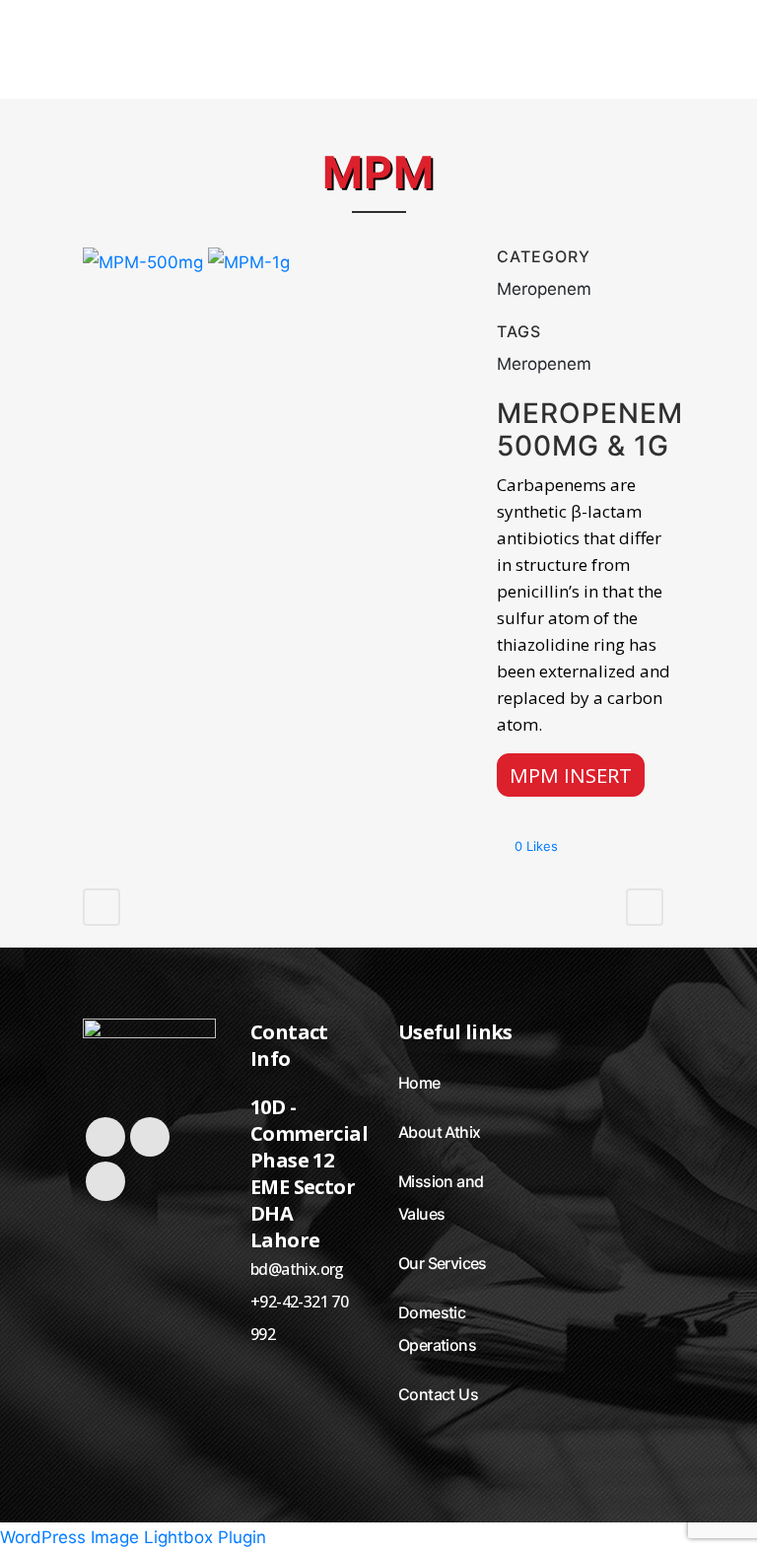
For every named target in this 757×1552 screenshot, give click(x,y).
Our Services (442, 1263)
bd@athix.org (297, 1269)
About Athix (439, 1132)
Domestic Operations (437, 1329)
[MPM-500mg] (145, 270)
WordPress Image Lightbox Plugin (133, 1537)
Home (419, 1083)
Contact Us (438, 1394)
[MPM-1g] (249, 270)
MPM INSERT (571, 775)
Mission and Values (440, 1197)
